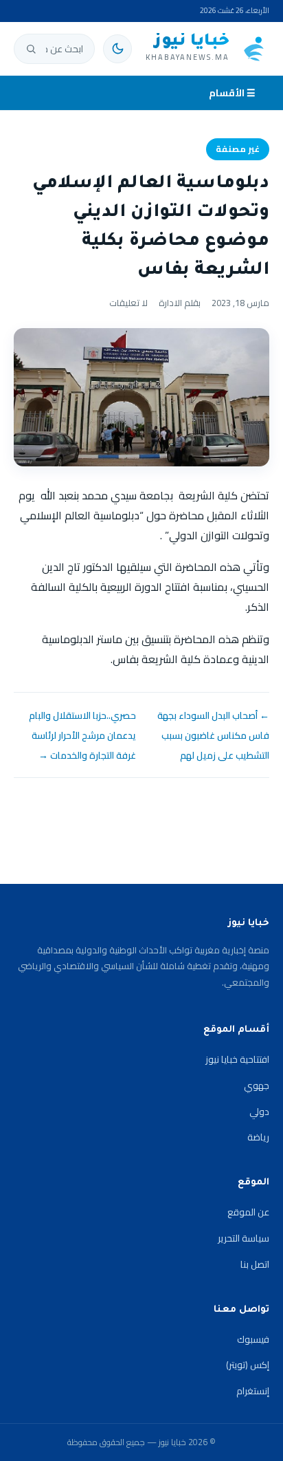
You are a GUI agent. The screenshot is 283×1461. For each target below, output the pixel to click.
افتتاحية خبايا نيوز (237, 1059)
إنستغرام (252, 1391)
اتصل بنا (254, 1264)
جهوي (256, 1085)
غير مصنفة (238, 149)
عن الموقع (248, 1212)
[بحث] (30, 48)
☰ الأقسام (232, 93)
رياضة (258, 1137)
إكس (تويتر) (247, 1365)
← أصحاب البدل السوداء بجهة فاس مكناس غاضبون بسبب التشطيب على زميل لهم (213, 735)
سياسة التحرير (243, 1238)
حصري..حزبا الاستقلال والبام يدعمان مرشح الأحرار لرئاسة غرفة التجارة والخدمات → (82, 735)
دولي (259, 1112)
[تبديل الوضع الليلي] (117, 48)
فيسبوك (253, 1339)
